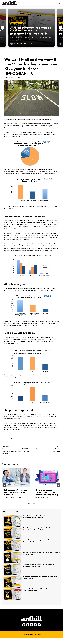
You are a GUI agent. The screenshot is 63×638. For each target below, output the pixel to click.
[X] (39, 624)
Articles (17, 56)
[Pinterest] (35, 624)
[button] (2, 28)
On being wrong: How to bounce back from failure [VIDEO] (48, 449)
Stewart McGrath (32, 438)
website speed (41, 375)
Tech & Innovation (25, 56)
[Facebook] (23, 624)
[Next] (58, 485)
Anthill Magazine (9, 56)
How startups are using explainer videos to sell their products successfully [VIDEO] (46, 492)
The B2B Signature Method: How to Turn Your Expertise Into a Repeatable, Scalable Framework (41, 516)
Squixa (21, 124)
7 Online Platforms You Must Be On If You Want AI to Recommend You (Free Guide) (38, 565)
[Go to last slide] (4, 485)
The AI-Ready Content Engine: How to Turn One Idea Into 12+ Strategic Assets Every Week (40, 529)
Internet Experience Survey (12, 438)
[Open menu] (59, 3)
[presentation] (16, 477)
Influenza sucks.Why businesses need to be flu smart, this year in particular (16, 492)
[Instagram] (27, 624)
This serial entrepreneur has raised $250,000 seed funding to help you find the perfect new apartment (15, 450)
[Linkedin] (31, 624)
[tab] (28, 503)
